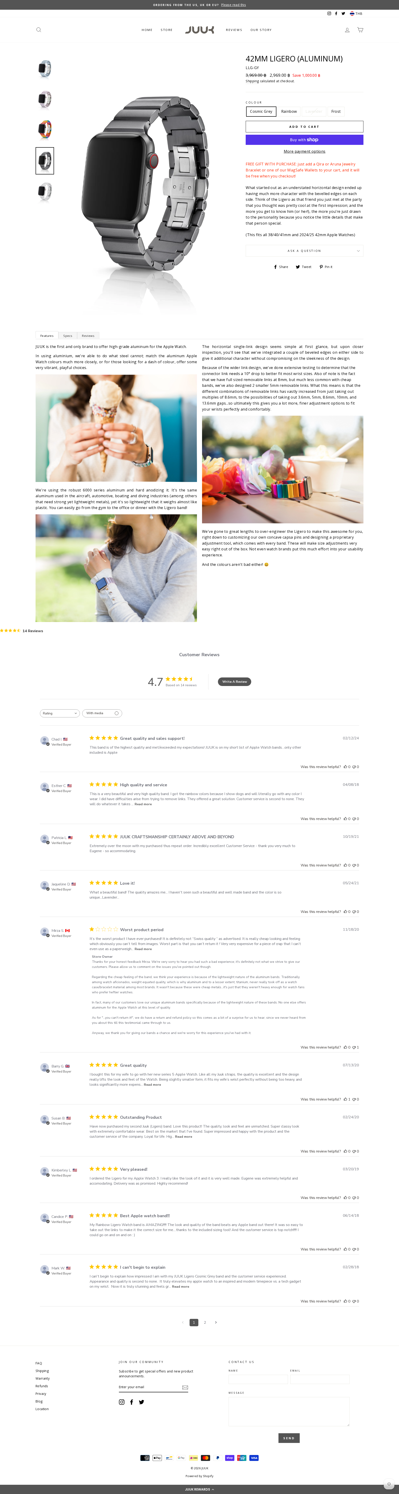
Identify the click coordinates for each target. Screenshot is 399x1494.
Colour (254, 102)
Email (295, 1370)
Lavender (313, 111)
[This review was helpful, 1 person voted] (345, 1099)
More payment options (305, 151)
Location (42, 1409)
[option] (199, 4)
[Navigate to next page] (216, 1322)
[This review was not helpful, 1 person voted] (354, 1047)
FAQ (39, 1363)
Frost (336, 111)
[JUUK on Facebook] (131, 1402)
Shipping (252, 81)
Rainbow (289, 111)
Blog (39, 1401)
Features (47, 336)
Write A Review (234, 682)
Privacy (41, 1393)
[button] (199, 1489)
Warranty (43, 1378)
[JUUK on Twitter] (141, 1402)
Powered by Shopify (199, 1476)
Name (233, 1370)
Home (147, 30)
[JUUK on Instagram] (121, 1402)
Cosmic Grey (261, 111)
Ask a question (304, 251)
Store (167, 30)
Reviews (234, 30)
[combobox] (60, 713)
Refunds (42, 1386)
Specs (67, 336)
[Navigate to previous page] (182, 1322)
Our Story (261, 30)
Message (236, 1392)
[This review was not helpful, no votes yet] (354, 766)
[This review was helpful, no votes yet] (345, 766)
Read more (143, 804)
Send (289, 1438)
